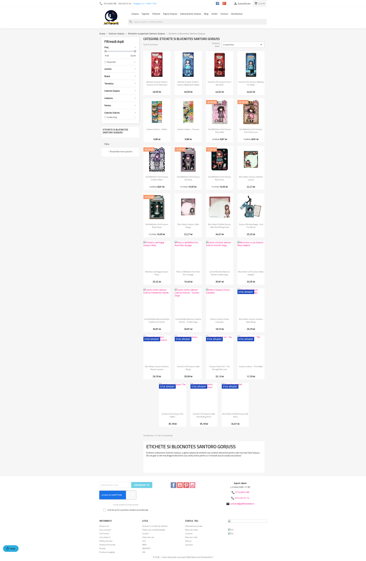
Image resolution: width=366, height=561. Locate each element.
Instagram (192, 485)
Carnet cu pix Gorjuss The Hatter (172, 415)
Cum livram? (104, 533)
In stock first (243, 44)
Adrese (188, 540)
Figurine (145, 13)
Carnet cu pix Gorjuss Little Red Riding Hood (204, 415)
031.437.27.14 (125, 3)
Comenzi (189, 533)
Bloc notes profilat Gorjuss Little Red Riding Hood (219, 226)
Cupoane (189, 544)
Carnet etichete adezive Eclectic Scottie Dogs (219, 273)
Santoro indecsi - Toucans (188, 129)
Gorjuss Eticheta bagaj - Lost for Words (251, 226)
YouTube (180, 485)
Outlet (214, 13)
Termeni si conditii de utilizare (155, 526)
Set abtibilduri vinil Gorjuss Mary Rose (219, 178)
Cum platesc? (105, 537)
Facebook (173, 485)
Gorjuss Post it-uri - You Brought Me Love (219, 368)
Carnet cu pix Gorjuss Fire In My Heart (219, 83)
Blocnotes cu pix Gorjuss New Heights (251, 273)
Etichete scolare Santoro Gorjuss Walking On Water (188, 83)
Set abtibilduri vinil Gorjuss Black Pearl (156, 226)
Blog (206, 13)
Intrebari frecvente (107, 544)
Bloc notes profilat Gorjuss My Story (235, 415)
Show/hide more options (121, 151)
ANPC (144, 544)
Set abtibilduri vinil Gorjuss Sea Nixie (188, 178)
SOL (144, 540)
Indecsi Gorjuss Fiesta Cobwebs (219, 320)
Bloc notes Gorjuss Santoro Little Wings (251, 320)
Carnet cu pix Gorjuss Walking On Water (250, 83)
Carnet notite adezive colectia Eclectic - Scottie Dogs (188, 320)
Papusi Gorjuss (170, 13)
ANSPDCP (146, 548)
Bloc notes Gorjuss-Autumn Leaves (251, 178)
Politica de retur (106, 540)
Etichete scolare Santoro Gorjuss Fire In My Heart (156, 83)
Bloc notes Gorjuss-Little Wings (188, 226)
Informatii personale (193, 526)
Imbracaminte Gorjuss (190, 13)
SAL (143, 552)
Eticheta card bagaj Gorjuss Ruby (156, 273)
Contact (224, 13)
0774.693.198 (110, 3)
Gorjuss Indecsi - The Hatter (251, 366)
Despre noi (104, 526)
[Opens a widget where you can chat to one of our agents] (11, 548)
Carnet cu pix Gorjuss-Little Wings (188, 368)
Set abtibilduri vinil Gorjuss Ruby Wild (219, 131)
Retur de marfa (191, 529)
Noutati (102, 548)
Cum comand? (105, 529)
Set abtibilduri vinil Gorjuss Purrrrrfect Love (250, 131)
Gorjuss (135, 13)
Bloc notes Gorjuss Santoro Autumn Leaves (157, 368)
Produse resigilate (107, 552)
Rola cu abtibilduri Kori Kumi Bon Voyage (188, 273)
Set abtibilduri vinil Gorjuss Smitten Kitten (156, 178)
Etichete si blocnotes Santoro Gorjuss (115, 131)
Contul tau (191, 520)
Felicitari (156, 13)
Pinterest (186, 485)
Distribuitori (236, 13)
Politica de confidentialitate (153, 529)
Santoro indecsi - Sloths (157, 129)
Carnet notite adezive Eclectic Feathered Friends (156, 320)
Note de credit (191, 537)
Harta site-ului (148, 537)
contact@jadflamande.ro (242, 503)
